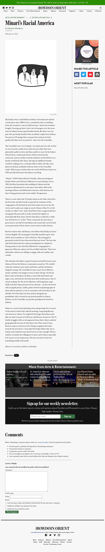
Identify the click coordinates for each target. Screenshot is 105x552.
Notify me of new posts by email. (18, 509)
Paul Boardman (13, 377)
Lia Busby (35, 380)
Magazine (72, 11)
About (81, 11)
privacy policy (73, 421)
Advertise (98, 11)
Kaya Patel (58, 380)
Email (7, 500)
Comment (9, 470)
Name (7, 496)
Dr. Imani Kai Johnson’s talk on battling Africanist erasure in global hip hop (40, 374)
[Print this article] (97, 74)
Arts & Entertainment (33, 11)
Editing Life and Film (41, 17)
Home (6, 11)
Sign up (67, 416)
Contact (89, 11)
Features (20, 11)
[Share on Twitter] (83, 74)
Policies (62, 542)
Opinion (53, 11)
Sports (45, 11)
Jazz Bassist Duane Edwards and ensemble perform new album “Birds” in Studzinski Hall (88, 375)
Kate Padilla (53, 114)
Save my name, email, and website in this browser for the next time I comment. (33, 503)
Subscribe (47, 542)
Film (16, 355)
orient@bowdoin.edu (37, 532)
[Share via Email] (90, 74)
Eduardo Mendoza (15, 28)
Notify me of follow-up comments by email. (21, 506)
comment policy (43, 442)
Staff (40, 542)
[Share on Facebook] (76, 74)
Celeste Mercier (84, 383)
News (12, 11)
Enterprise (62, 11)
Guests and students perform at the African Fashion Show (63, 374)
